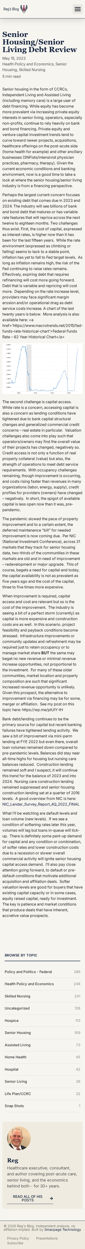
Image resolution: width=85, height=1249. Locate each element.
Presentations (47, 1238)
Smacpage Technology (62, 1229)
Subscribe (15, 1243)
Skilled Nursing (32, 69)
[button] (78, 9)
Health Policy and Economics (28, 64)
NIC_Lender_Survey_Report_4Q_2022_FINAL (41, 804)
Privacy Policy (18, 1238)
